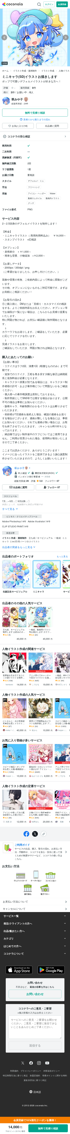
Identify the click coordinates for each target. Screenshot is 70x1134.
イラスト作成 (47, 70)
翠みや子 (19, 468)
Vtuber (52, 193)
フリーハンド (34, 187)
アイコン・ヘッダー (37, 193)
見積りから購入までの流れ (36, 119)
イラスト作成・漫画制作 (25, 70)
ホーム (5, 70)
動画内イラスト (53, 198)
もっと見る (62, 556)
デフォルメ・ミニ (36, 180)
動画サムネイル (35, 198)
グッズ (31, 203)
